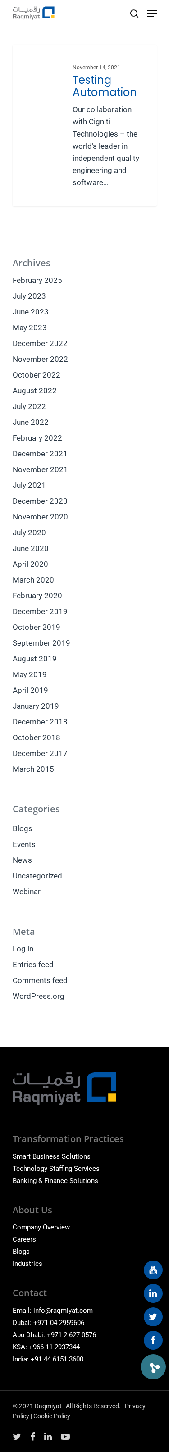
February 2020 (37, 595)
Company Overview (41, 1227)
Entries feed (33, 964)
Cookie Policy (51, 1416)
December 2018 (40, 721)
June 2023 (31, 311)
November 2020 (40, 516)
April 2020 (30, 564)
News (22, 860)
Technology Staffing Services (56, 1169)
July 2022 (29, 406)
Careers (24, 1239)
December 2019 (40, 611)
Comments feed (40, 980)
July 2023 (29, 295)
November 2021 (40, 469)
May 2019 (30, 674)
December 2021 (40, 453)
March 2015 (33, 769)
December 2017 (40, 753)
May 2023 (30, 327)
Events (24, 844)
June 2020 (31, 548)
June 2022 (31, 422)
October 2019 (36, 627)
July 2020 (29, 532)
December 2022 (40, 343)
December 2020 (40, 500)
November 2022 (40, 359)
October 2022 (36, 374)
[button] (153, 1366)
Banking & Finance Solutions (55, 1181)
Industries (27, 1264)
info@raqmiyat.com (63, 1310)
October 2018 (36, 737)
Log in (23, 948)
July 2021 (29, 485)
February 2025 (37, 280)
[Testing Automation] (85, 125)
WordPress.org (38, 996)
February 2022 (37, 437)
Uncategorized (37, 875)
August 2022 (35, 390)
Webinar (27, 891)
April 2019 (30, 690)
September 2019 (41, 642)
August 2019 (35, 658)
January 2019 (36, 705)
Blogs (22, 828)
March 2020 (33, 579)
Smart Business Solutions (52, 1156)
